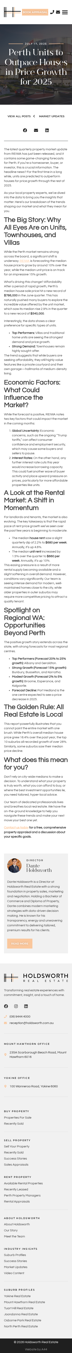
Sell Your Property (16, 1146)
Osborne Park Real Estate (22, 1320)
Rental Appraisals (17, 1201)
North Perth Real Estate (21, 1326)
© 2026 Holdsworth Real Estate (36, 1342)
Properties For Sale (17, 1117)
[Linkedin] (26, 1006)
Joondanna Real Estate (21, 1314)
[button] (65, 12)
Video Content (14, 1273)
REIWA (25, 260)
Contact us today (16, 827)
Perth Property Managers (22, 1195)
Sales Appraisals (16, 1164)
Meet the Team (14, 1236)
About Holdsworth (17, 1224)
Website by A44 (36, 1349)
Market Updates (15, 1267)
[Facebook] (6, 1006)
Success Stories (15, 1158)
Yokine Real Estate (17, 1296)
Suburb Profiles (15, 1255)
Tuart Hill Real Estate (18, 1308)
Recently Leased (16, 1189)
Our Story (11, 1230)
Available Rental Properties (23, 1183)
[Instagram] (16, 1006)
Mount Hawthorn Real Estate (24, 1302)
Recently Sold (14, 1123)
